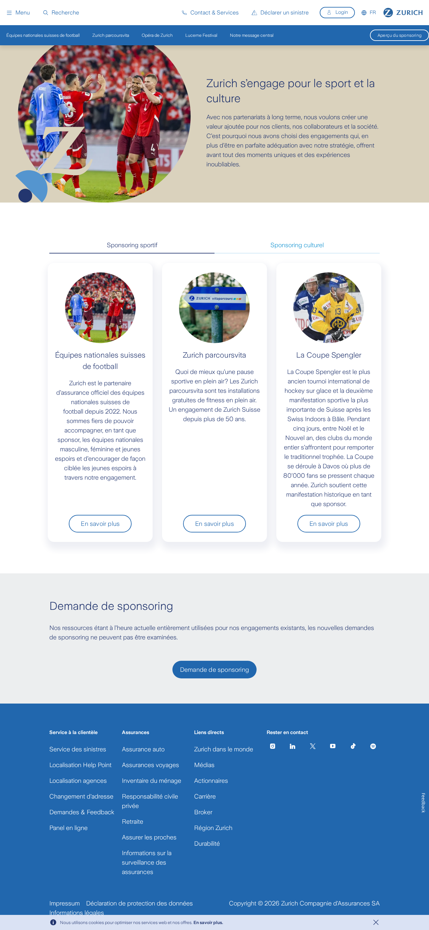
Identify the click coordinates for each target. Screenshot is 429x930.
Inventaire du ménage (151, 780)
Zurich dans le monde (223, 749)
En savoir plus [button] (100, 523)
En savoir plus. (208, 922)
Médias (204, 764)
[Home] (403, 12)
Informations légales (76, 912)
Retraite (132, 821)
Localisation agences (78, 780)
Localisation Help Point (80, 764)
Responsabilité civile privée (150, 801)
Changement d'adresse (81, 796)
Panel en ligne (68, 827)
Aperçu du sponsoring (399, 35)
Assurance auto (143, 749)
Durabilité (207, 843)
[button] (18, 12)
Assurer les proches (149, 837)
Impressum (64, 903)
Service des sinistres (77, 749)
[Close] (376, 922)
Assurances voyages (150, 764)
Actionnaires (211, 780)
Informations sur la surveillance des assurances (146, 862)
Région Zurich (213, 827)
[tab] (132, 245)
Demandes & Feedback (81, 812)
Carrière (205, 796)
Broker (203, 812)
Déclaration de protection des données (139, 903)
